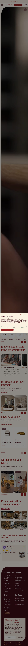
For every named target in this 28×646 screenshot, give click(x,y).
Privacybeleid (23, 314)
